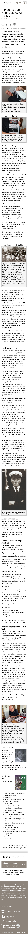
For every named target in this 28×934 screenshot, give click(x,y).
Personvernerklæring (22, 932)
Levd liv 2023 (15, 18)
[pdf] (14, 24)
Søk (19, 3)
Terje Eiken (8, 18)
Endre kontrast (16, 3)
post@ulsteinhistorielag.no (20, 848)
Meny (25, 2)
